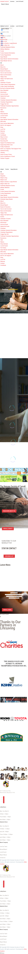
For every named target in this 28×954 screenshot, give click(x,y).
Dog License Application (7, 123)
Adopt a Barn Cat (4, 45)
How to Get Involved (5, 73)
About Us (2, 67)
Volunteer (3, 98)
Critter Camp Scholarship (7, 86)
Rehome (2, 131)
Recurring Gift (4, 141)
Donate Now (3, 139)
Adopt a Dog (3, 39)
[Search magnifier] (1, 21)
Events (2, 80)
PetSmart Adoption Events (7, 47)
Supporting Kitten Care (6, 144)
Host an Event (4, 94)
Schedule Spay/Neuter (6, 199)
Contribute (3, 135)
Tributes (2, 152)
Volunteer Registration (6, 102)
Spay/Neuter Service (6, 61)
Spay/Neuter (3, 57)
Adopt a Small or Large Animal (8, 43)
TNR (1, 110)
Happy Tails (3, 76)
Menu (1, 33)
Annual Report (4, 69)
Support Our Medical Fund (7, 143)
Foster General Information (7, 53)
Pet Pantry (3, 117)
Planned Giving (4, 150)
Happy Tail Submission (6, 78)
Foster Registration (5, 55)
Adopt (2, 35)
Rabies (2, 111)
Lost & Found (4, 115)
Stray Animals (4, 113)
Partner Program (4, 158)
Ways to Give (4, 137)
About (2, 65)
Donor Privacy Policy (6, 154)
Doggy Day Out (4, 104)
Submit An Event (4, 96)
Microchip (3, 121)
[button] (14, 536)
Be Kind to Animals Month (7, 88)
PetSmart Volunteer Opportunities (9, 106)
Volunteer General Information (8, 100)
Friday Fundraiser (5, 146)
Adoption (2, 37)
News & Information (5, 75)
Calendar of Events (5, 82)
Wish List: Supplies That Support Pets (10, 148)
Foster (2, 51)
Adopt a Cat (3, 41)
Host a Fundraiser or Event (7, 156)
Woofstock (3, 92)
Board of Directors (5, 71)
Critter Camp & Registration (7, 84)
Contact (2, 133)
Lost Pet (2, 129)
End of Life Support (5, 125)
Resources (3, 108)
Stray (1, 127)
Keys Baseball (4, 90)
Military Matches (4, 49)
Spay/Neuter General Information (9, 59)
